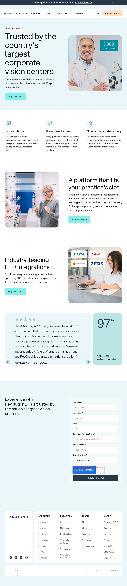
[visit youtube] (26, 557)
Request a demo (112, 13)
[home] (8, 13)
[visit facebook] (11, 557)
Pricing (50, 13)
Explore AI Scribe (83, 2)
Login (96, 13)
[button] (21, 13)
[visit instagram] (16, 557)
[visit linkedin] (21, 557)
